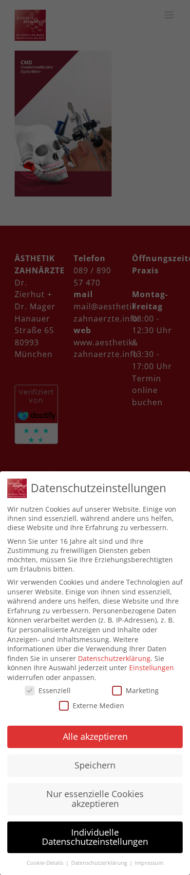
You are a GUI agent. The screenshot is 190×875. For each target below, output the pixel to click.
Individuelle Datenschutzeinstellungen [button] (95, 837)
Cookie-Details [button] (46, 862)
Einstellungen (151, 667)
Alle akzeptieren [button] (95, 736)
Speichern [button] (95, 765)
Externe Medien (98, 705)
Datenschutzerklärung (114, 658)
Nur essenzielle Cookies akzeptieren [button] (95, 798)
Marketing (142, 690)
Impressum (149, 862)
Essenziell (54, 690)
